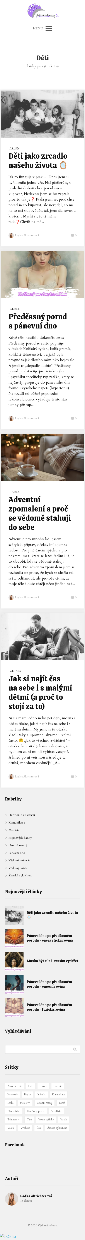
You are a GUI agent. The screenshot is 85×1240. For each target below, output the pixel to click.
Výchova (25, 1128)
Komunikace (16, 822)
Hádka (27, 1094)
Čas (39, 1128)
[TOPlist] (8, 1236)
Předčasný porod (35, 1111)
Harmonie (12, 1094)
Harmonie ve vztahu (21, 815)
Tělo (29, 1119)
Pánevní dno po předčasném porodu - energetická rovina (50, 938)
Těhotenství (13, 1119)
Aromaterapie (14, 1086)
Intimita (41, 1094)
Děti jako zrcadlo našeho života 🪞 (38, 160)
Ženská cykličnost (20, 875)
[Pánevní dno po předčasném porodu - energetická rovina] (14, 938)
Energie (58, 1086)
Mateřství (14, 830)
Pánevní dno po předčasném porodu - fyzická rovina (49, 1007)
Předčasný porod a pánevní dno (37, 321)
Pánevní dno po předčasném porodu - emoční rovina (49, 984)
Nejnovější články (20, 838)
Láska (10, 1103)
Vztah (63, 1119)
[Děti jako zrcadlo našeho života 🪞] (14, 915)
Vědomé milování (19, 860)
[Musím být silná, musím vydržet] (14, 961)
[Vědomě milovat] (42, 11)
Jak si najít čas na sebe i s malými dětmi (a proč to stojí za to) (40, 692)
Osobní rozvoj (17, 845)
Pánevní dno (16, 853)
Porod (62, 1103)
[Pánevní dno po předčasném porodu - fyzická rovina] (14, 1007)
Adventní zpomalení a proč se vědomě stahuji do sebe (39, 513)
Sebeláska (56, 1111)
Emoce (43, 1086)
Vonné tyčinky (46, 1119)
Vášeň (10, 1128)
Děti (30, 1086)
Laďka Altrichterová (27, 235)
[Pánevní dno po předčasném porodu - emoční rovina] (14, 984)
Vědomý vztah (17, 868)
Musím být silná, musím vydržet (52, 961)
